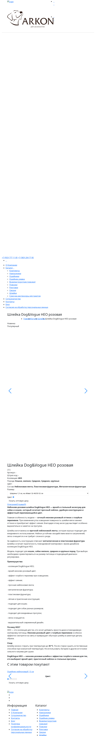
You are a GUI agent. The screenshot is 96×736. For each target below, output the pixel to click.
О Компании (16, 712)
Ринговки (43, 729)
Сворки (42, 732)
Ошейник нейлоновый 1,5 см (20, 671)
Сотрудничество (18, 715)
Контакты (15, 718)
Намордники (45, 712)
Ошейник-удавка (46, 718)
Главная (27, 318)
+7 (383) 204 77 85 (26, 257)
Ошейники (44, 715)
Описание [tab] (12, 504)
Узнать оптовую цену (18, 500)
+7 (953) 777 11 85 (10, 257)
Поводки (43, 726)
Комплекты (44, 709)
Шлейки (41, 318)
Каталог (34, 318)
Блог (13, 721)
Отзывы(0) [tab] (21, 504)
